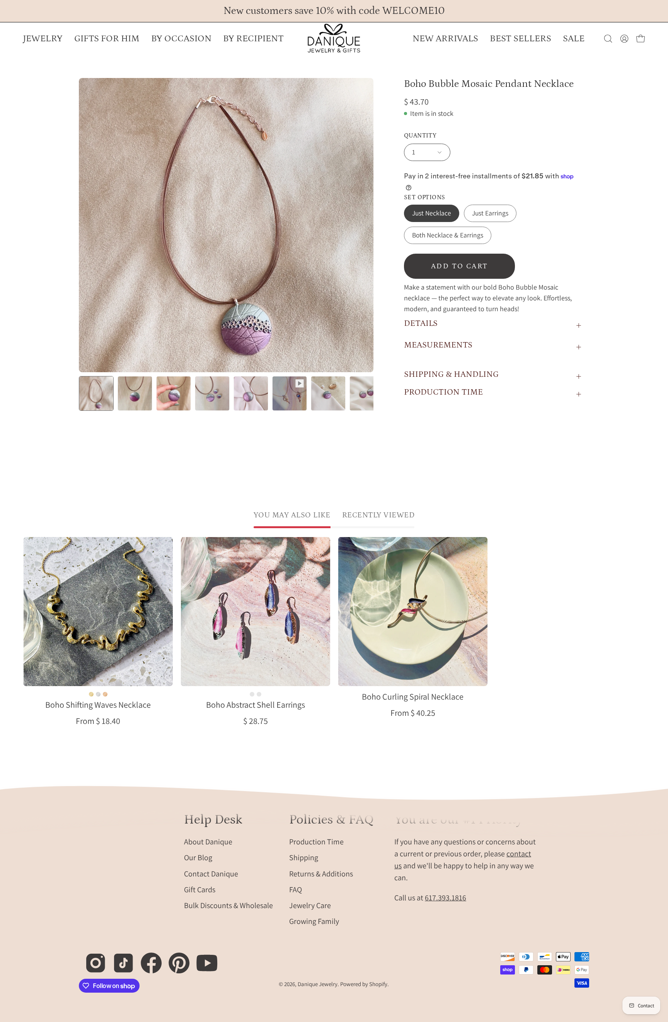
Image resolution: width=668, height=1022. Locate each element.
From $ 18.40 (98, 720)
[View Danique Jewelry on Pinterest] (175, 959)
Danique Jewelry (317, 984)
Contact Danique (211, 873)
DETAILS (421, 323)
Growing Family (314, 921)
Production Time (316, 841)
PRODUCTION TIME (443, 392)
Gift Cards (199, 889)
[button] (181, 38)
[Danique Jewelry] (334, 38)
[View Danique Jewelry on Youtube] (202, 959)
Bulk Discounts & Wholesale (228, 905)
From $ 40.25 (412, 712)
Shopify (378, 984)
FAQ (295, 889)
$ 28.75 (255, 720)
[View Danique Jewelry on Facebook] (147, 959)
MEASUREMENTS (438, 345)
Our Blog (198, 858)
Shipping (303, 858)
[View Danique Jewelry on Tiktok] (119, 959)
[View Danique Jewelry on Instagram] (91, 959)
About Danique (208, 841)
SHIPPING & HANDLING (451, 374)
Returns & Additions (321, 873)
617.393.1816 (445, 897)
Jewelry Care (310, 905)
